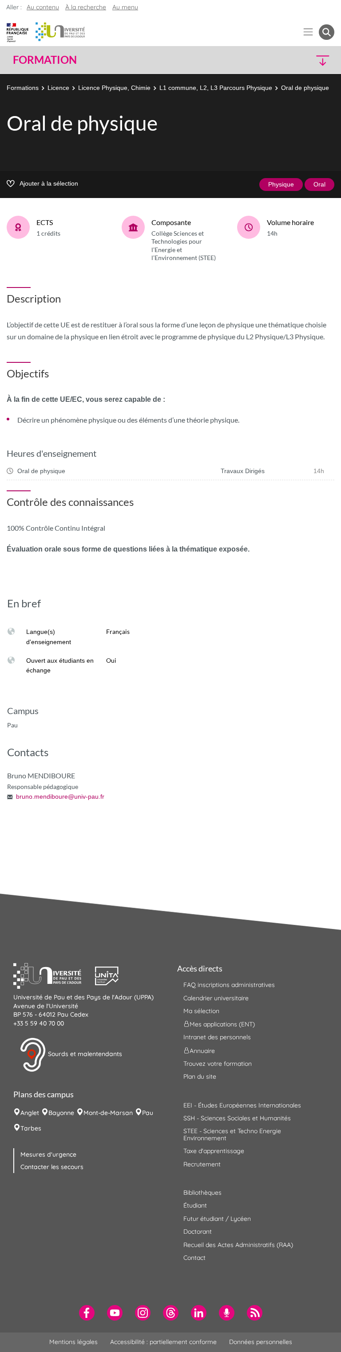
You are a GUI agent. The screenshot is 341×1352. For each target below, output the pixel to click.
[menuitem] (87, 1313)
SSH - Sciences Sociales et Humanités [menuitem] (237, 1118)
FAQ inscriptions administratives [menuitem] (229, 985)
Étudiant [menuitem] (195, 1205)
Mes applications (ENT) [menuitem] (222, 1024)
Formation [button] (45, 60)
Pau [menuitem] (147, 1113)
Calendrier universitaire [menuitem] (216, 998)
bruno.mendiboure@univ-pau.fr (60, 796)
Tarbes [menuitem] (30, 1128)
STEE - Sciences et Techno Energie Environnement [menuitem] (232, 1134)
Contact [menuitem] (194, 1258)
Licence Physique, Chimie (114, 87)
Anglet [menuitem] (29, 1113)
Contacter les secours (51, 1167)
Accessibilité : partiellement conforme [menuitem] (163, 1342)
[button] (295, 60)
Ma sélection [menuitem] (201, 1011)
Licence (58, 87)
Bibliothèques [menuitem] (202, 1193)
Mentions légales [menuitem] (73, 1342)
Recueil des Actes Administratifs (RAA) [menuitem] (238, 1245)
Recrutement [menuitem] (202, 1164)
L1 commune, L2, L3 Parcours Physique (215, 87)
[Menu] (308, 32)
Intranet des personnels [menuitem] (217, 1037)
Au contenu (43, 7)
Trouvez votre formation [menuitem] (217, 1064)
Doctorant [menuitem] (197, 1231)
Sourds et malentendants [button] (84, 1054)
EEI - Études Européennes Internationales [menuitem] (242, 1105)
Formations (23, 87)
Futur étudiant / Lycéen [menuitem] (217, 1219)
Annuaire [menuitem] (202, 1050)
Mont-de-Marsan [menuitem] (108, 1113)
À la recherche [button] (85, 7)
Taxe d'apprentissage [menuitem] (213, 1151)
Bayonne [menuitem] (61, 1113)
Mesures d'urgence (48, 1154)
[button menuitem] (326, 32)
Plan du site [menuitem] (199, 1076)
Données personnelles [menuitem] (260, 1342)
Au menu (125, 7)
